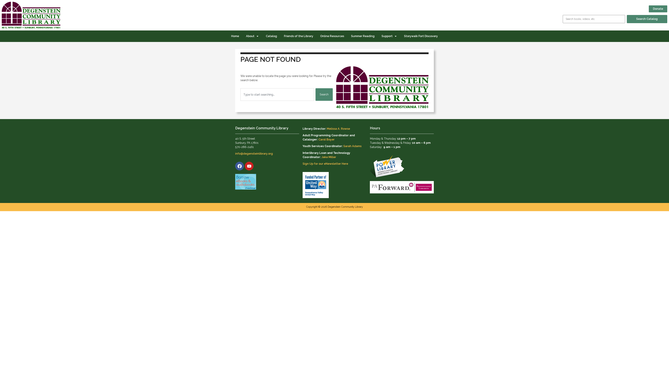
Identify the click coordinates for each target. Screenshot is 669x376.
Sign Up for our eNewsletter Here (325, 163)
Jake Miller (328, 157)
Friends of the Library (298, 36)
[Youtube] (249, 166)
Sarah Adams (352, 146)
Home (235, 36)
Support (387, 36)
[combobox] (277, 94)
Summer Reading (363, 36)
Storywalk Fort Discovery (421, 36)
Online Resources (332, 36)
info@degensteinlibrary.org (254, 153)
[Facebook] (239, 166)
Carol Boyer (326, 139)
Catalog (271, 36)
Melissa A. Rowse (338, 128)
